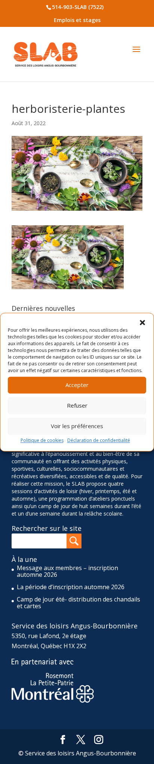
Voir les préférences (77, 426)
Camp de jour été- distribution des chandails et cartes (78, 602)
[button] (142, 322)
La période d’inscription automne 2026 (70, 587)
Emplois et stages (77, 20)
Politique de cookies (42, 440)
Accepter (77, 385)
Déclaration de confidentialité (98, 440)
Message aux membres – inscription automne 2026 (67, 571)
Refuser (77, 405)
